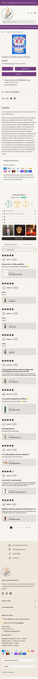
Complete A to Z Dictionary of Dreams (14, 32)
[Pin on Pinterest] (14, 98)
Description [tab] (5, 107)
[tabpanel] (19, 133)
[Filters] (3, 249)
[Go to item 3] (31, 230)
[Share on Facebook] (11, 98)
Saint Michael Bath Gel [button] (15, 437)
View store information (10, 84)
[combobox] (19, 22)
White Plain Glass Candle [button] (15, 274)
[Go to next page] (30, 527)
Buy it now (19, 74)
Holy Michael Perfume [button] (14, 463)
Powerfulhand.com (9, 672)
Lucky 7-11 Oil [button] (12, 326)
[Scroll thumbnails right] (34, 230)
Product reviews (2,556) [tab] (10, 244)
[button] (31, 13)
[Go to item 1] (8, 230)
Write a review (19, 238)
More (32, 204)
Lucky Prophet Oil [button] (13, 381)
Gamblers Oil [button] (12, 301)
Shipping (11, 63)
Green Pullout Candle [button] (14, 409)
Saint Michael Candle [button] (14, 519)
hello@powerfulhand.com (12, 631)
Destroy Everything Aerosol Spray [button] (17, 492)
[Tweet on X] (7, 98)
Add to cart (25, 68)
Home (3, 32)
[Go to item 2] (19, 230)
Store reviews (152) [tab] (28, 244)
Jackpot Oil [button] (11, 352)
